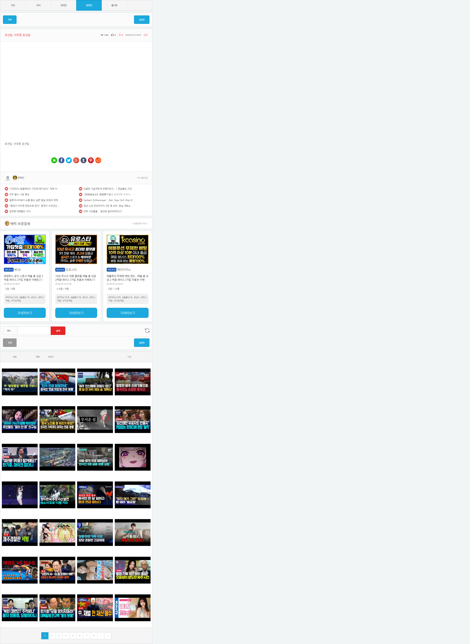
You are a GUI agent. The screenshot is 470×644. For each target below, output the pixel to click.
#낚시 (34, 297)
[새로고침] (147, 330)
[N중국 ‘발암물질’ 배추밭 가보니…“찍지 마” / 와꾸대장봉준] (20, 382)
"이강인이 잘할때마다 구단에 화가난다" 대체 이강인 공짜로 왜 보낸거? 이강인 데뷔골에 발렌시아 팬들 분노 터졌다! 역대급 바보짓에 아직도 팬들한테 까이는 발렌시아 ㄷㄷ (35, 188)
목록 (10, 19)
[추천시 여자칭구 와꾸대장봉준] (20, 495)
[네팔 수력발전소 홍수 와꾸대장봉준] (57, 457)
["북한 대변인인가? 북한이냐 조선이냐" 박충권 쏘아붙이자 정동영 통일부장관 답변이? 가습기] (20, 608)
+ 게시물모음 (142, 177)
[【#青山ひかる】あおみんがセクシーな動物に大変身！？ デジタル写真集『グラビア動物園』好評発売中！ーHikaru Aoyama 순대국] (95, 570)
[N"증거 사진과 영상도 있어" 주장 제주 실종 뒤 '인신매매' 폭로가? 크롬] (95, 382)
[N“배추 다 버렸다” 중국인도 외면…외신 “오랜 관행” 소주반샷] (133, 382)
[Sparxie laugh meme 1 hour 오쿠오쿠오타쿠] (133, 457)
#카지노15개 (12, 297)
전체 (10, 342)
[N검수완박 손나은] (20, 419)
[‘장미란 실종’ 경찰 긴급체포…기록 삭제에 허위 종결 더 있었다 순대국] (95, 532)
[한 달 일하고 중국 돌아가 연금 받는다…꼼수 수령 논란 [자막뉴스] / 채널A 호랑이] (95, 495)
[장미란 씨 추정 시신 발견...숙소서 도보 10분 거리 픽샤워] (57, 495)
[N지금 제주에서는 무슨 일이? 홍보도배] (95, 419)
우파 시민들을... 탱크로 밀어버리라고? (103, 211)
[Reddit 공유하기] (98, 160)
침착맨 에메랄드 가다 (20, 211)
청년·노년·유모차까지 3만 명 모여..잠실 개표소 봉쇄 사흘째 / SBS (109, 205)
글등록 (141, 19)
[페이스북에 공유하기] (61, 160)
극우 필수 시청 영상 (19, 194)
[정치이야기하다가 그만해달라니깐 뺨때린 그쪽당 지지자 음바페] (133, 495)
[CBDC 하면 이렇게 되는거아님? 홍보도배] (95, 608)
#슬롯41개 (24, 297)
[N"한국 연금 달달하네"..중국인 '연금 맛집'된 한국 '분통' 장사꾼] (57, 382)
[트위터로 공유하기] (69, 160)
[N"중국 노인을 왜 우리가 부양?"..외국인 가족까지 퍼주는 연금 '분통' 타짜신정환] (57, 419)
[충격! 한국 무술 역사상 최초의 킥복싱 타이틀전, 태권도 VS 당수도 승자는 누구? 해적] (20, 570)
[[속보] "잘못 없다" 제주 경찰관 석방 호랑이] (20, 532)
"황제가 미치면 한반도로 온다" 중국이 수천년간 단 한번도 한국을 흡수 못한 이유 (35, 205)
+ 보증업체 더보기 (140, 223)
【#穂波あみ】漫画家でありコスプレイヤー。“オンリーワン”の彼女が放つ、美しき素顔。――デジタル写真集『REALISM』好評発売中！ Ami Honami (109, 194)
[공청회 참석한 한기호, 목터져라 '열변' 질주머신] (20, 457)
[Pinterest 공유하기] (91, 160)
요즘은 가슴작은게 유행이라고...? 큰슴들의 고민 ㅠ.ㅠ (109, 188)
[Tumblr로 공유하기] (83, 160)
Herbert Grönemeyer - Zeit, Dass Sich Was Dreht (109, 200)
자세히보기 (24, 313)
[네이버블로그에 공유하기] (54, 160)
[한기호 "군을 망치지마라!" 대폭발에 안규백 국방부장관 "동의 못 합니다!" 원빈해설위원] (57, 608)
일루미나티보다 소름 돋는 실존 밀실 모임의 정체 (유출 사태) (35, 200)
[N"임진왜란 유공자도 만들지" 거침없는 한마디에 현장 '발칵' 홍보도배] (133, 419)
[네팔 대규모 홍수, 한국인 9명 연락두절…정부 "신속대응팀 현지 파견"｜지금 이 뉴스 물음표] (95, 457)
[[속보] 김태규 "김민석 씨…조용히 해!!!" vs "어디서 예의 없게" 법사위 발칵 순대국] (57, 570)
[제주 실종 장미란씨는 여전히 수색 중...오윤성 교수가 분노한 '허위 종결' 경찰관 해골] (133, 570)
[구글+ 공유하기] (76, 160)
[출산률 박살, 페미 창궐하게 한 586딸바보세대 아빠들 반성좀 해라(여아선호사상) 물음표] (133, 532)
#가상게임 (16, 300)
